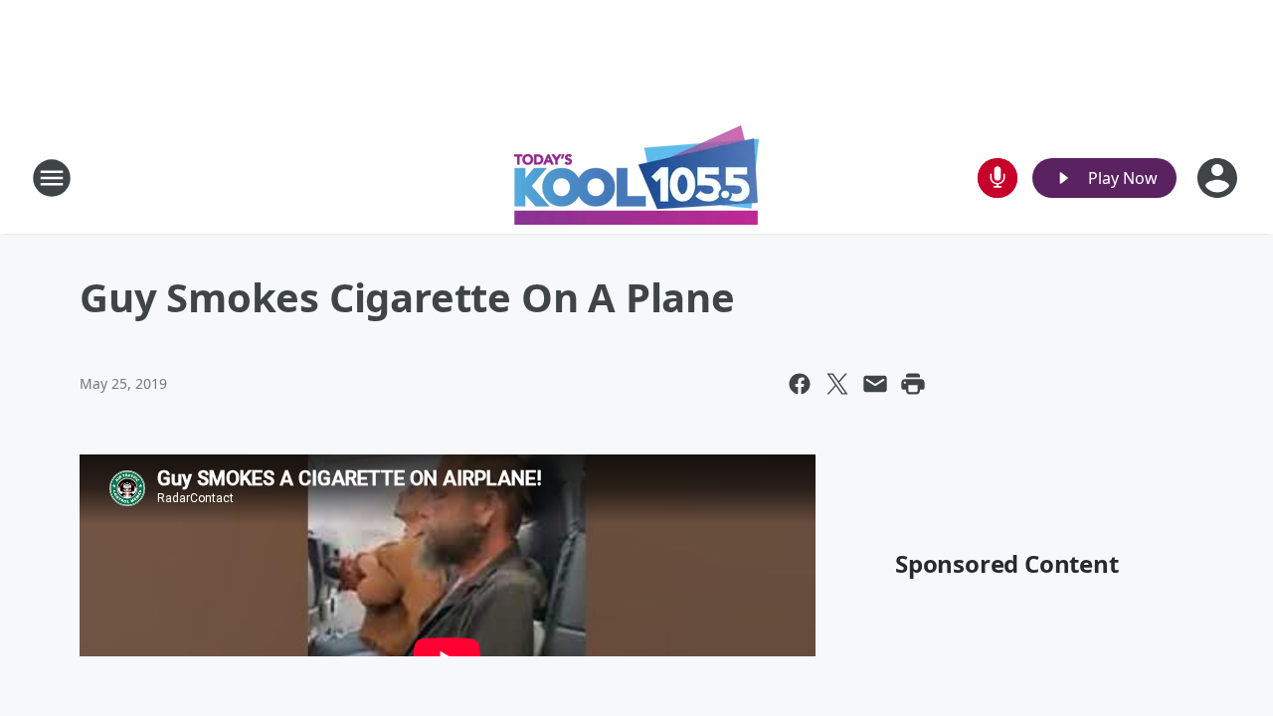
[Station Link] (636, 177)
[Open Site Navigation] (52, 178)
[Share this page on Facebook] (800, 384)
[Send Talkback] (997, 178)
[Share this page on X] (837, 384)
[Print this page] (913, 384)
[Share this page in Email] (875, 384)
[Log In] (1219, 178)
